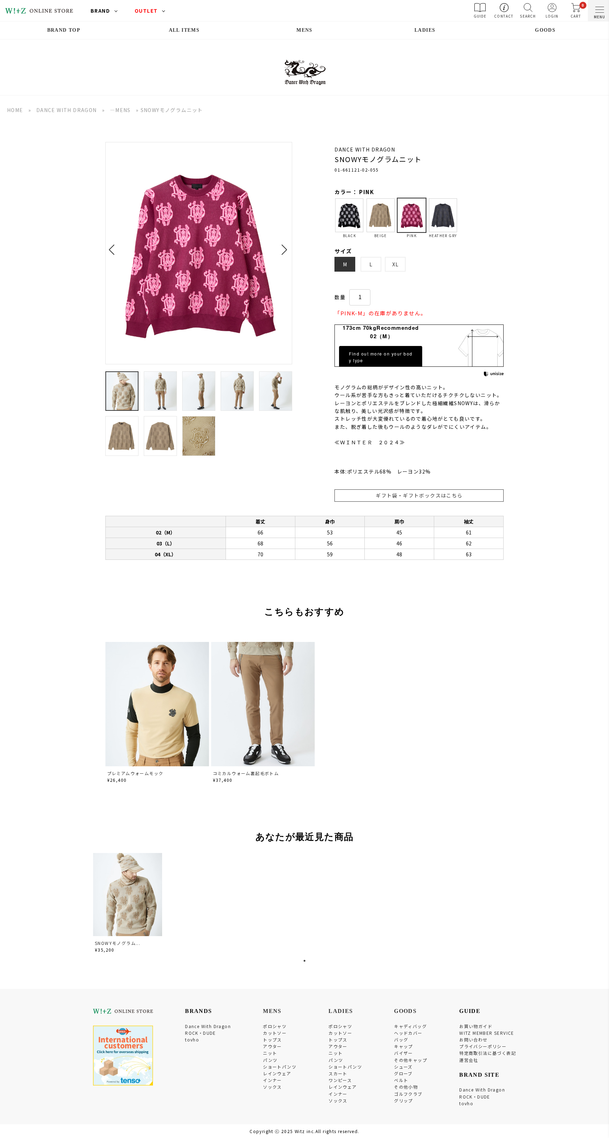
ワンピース (340, 1080)
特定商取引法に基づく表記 (487, 1053)
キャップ (403, 1046)
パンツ (270, 1060)
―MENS (120, 109)
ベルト (401, 1080)
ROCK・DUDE (200, 1033)
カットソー (275, 1033)
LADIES (424, 30)
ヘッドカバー (408, 1033)
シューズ (403, 1067)
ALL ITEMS (184, 30)
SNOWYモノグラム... (117, 943)
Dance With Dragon (208, 1026)
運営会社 (468, 1060)
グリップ (403, 1100)
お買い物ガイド (475, 1026)
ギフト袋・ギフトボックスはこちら (419, 495)
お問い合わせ (473, 1040)
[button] (113, 245)
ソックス (272, 1087)
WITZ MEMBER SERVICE (486, 1033)
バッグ (401, 1040)
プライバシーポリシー (482, 1046)
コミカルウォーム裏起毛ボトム (246, 773)
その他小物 (406, 1087)
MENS (304, 30)
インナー (272, 1080)
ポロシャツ (275, 1026)
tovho (192, 1040)
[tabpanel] (128, 904)
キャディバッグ (410, 1026)
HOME (15, 109)
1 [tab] (304, 960)
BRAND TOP (64, 30)
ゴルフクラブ (408, 1094)
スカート (337, 1073)
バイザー (403, 1053)
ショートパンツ (279, 1067)
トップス (272, 1040)
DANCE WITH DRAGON (66, 109)
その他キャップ (410, 1060)
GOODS (545, 30)
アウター (272, 1046)
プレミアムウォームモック (135, 773)
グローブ (403, 1073)
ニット (270, 1053)
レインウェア (277, 1073)
